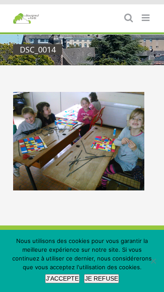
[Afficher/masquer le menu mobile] (146, 17)
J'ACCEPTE (62, 278)
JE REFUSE (101, 278)
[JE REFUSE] (153, 261)
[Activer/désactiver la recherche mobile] (128, 17)
